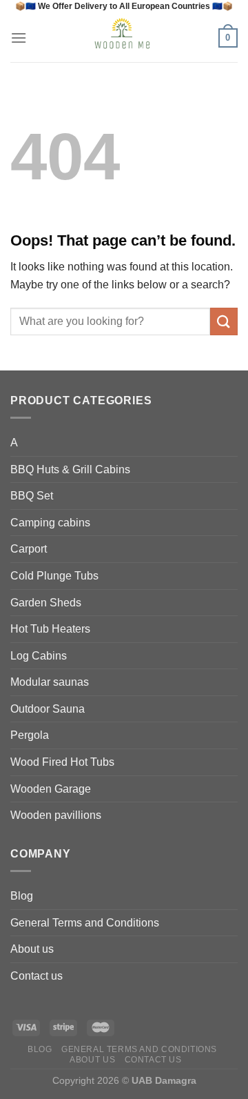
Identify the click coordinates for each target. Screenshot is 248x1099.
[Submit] (224, 321)
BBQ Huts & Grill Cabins (70, 469)
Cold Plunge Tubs (54, 576)
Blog (21, 896)
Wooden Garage (50, 789)
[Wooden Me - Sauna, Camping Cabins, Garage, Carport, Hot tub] (122, 38)
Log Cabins (38, 656)
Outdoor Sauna (47, 709)
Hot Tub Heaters (50, 629)
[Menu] (18, 38)
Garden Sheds (45, 602)
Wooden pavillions (55, 815)
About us (32, 949)
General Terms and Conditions (84, 923)
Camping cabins (50, 522)
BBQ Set (31, 496)
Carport (28, 549)
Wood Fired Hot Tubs (62, 762)
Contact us (36, 976)
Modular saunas (49, 682)
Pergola (29, 735)
